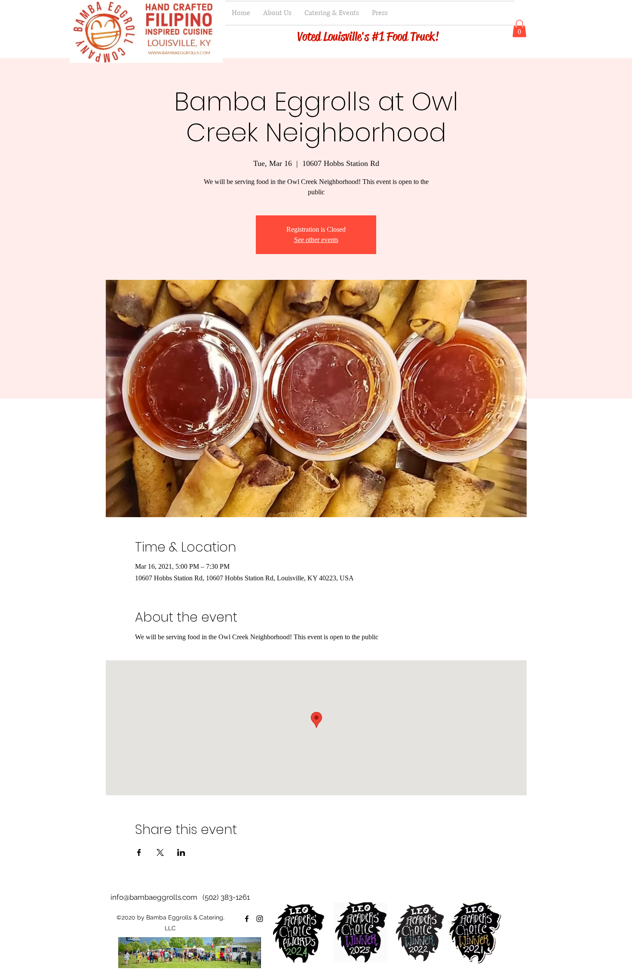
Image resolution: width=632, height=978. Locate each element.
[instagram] (259, 918)
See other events (316, 239)
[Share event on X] (160, 852)
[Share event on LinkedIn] (181, 852)
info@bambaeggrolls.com (153, 897)
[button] (519, 28)
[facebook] (246, 918)
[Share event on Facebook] (139, 852)
